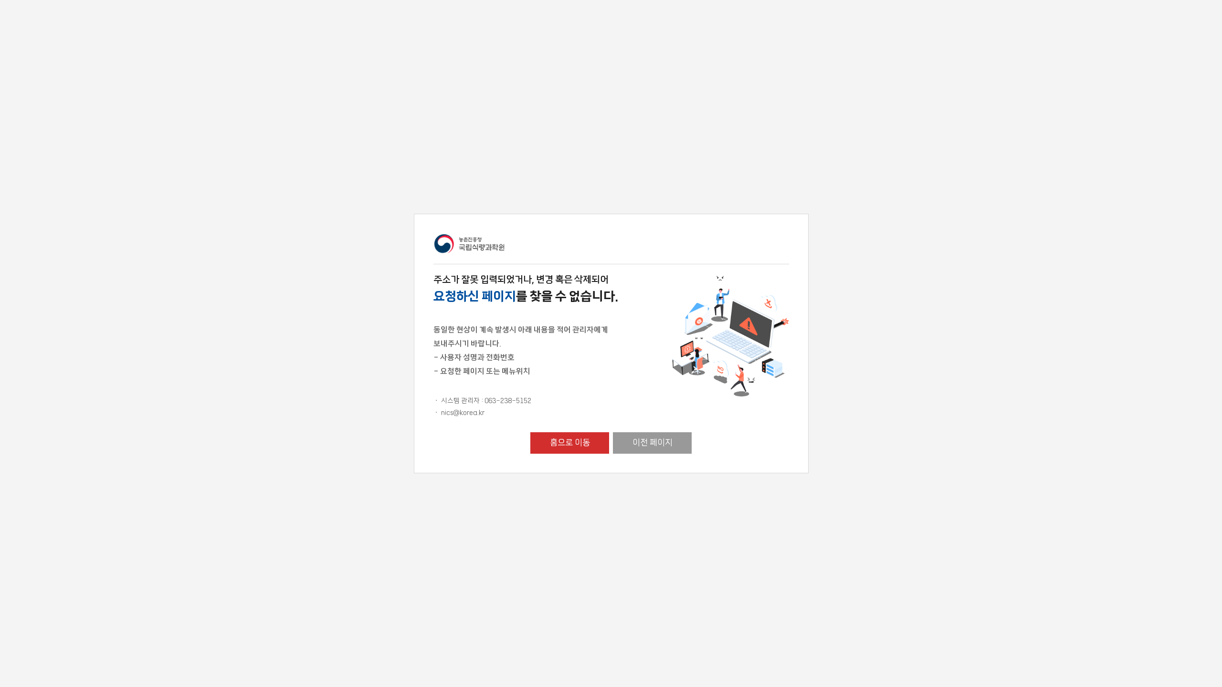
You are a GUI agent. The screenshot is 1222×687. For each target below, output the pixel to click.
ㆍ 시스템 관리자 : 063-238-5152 (482, 401)
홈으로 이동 (570, 443)
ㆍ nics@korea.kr (459, 412)
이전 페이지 (652, 443)
